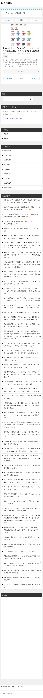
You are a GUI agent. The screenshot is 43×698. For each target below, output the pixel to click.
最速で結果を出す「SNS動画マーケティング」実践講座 (21, 312)
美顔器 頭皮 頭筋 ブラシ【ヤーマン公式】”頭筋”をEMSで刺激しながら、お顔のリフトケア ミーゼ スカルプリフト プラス (22, 530)
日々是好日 (6, 3)
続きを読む (21, 71)
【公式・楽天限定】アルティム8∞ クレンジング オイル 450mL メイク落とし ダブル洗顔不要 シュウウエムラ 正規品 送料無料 (22, 458)
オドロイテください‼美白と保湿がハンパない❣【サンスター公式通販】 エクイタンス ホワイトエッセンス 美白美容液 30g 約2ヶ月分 (22, 424)
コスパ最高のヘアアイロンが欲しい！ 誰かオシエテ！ (21, 551)
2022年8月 (7, 169)
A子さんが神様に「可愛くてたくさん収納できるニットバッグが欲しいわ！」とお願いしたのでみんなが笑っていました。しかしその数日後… (22, 264)
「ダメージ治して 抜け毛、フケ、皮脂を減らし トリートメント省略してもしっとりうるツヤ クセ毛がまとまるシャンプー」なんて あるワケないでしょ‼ (22, 245)
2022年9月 (7, 164)
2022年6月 (7, 178)
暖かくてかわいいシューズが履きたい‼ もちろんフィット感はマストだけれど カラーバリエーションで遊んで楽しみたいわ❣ (22, 255)
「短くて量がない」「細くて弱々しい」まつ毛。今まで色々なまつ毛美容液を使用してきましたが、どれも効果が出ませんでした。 (22, 405)
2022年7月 (7, 174)
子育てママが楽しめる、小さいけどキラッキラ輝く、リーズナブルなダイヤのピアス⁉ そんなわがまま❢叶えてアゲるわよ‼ (22, 374)
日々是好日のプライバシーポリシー (14, 119)
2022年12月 (7, 151)
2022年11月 (7, 155)
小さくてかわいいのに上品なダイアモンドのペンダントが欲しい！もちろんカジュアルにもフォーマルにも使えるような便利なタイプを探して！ (22, 274)
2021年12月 (7, 183)
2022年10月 (7, 160)
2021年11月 (7, 188)
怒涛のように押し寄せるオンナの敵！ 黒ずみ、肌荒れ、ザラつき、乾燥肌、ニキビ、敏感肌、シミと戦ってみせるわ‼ (22, 434)
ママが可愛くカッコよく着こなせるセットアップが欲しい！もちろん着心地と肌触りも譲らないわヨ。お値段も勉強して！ (22, 291)
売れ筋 (6, 56)
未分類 (6, 138)
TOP (8, 686)
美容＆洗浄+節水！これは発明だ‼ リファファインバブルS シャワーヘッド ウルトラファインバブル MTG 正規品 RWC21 (22, 415)
